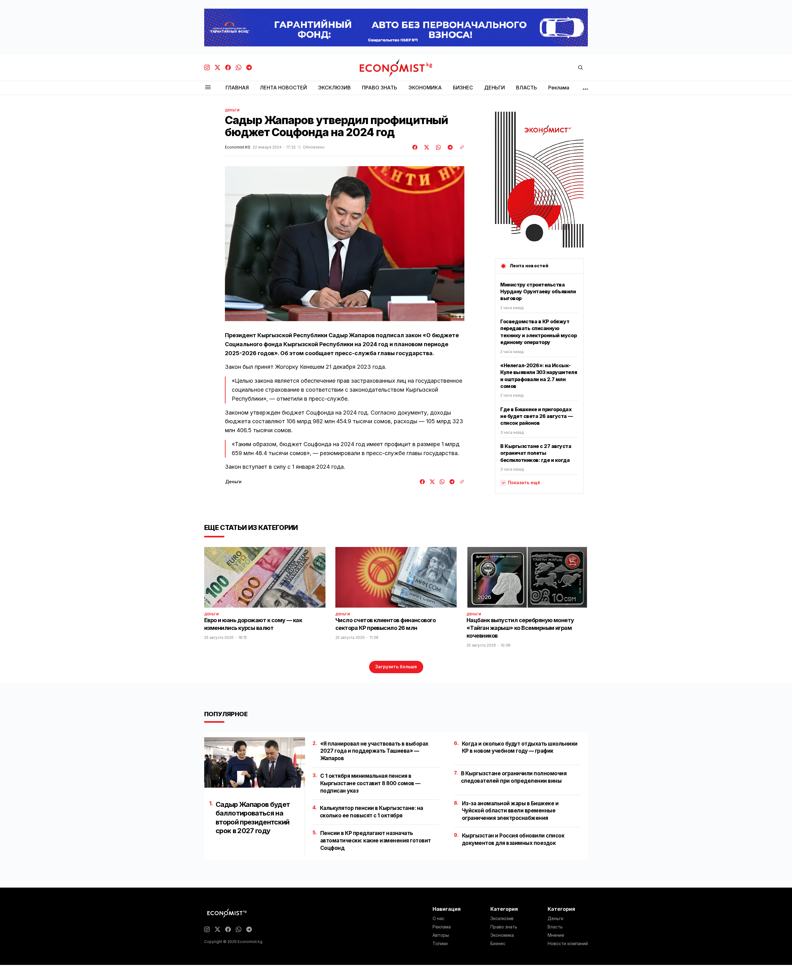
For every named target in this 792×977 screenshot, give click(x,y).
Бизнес (498, 943)
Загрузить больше (396, 666)
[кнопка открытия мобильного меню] (208, 88)
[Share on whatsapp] (437, 147)
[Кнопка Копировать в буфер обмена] (459, 147)
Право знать (503, 926)
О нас (439, 918)
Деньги (232, 110)
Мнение (556, 935)
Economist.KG (237, 147)
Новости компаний (568, 943)
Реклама (442, 926)
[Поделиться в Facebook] (415, 147)
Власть (555, 926)
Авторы (441, 935)
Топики (440, 943)
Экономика (502, 935)
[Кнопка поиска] (580, 68)
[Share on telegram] (449, 147)
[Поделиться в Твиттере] (426, 147)
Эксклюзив (502, 918)
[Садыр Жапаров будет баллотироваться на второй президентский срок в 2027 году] (254, 762)
